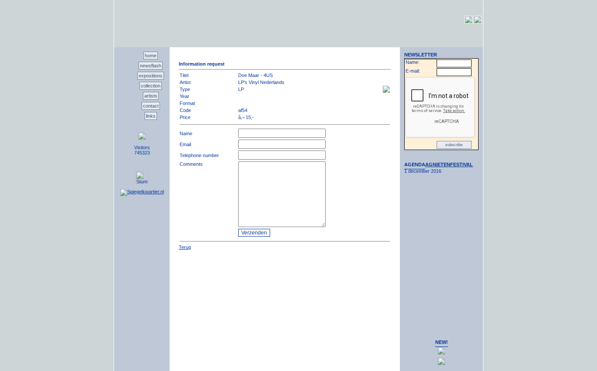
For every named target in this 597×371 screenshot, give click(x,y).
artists (150, 95)
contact (151, 105)
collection (150, 85)
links (151, 116)
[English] (478, 21)
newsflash (150, 65)
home (150, 55)
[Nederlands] (468, 21)
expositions (151, 75)
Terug (185, 247)
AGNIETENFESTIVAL (449, 164)
